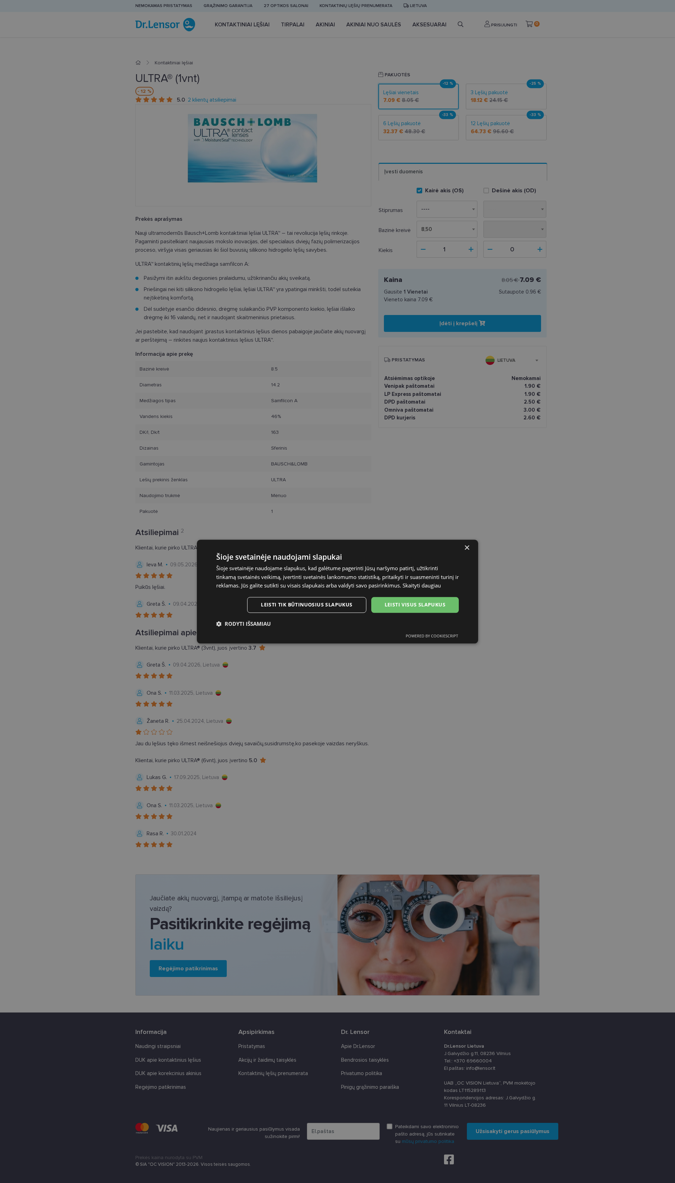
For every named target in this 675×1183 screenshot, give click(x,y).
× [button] (466, 548)
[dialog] (337, 591)
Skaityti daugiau (422, 585)
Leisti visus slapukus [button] (415, 604)
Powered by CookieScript (432, 635)
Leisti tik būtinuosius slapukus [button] (306, 604)
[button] (243, 624)
